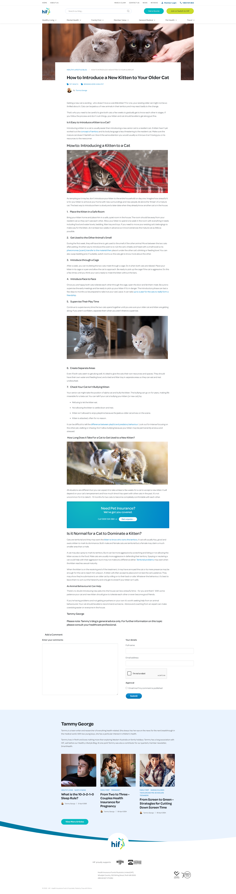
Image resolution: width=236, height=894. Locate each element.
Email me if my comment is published (146, 688)
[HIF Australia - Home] (47, 11)
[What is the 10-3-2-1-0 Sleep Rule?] (78, 770)
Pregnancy (115, 790)
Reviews (154, 3)
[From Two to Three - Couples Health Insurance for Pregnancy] (117, 770)
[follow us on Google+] (50, 875)
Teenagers (144, 795)
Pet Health (73, 84)
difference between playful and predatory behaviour (114, 424)
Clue (82, 888)
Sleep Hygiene (80, 790)
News (145, 3)
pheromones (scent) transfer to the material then (89, 250)
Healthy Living (67, 790)
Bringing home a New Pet (94, 84)
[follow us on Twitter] (45, 875)
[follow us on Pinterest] (52, 875)
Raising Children (157, 790)
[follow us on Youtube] (56, 875)
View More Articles (75, 821)
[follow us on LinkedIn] (54, 875)
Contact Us (134, 3)
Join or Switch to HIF (180, 11)
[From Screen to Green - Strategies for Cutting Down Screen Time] (157, 770)
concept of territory (89, 131)
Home (44, 3)
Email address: (132, 657)
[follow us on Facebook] (43, 875)
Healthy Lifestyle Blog (77, 70)
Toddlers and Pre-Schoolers (152, 793)
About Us (54, 3)
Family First (105, 790)
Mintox (89, 888)
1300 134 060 (188, 3)
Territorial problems (145, 559)
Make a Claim (120, 3)
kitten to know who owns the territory (120, 539)
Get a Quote (153, 11)
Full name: (130, 645)
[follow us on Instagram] (48, 875)
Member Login (170, 3)
